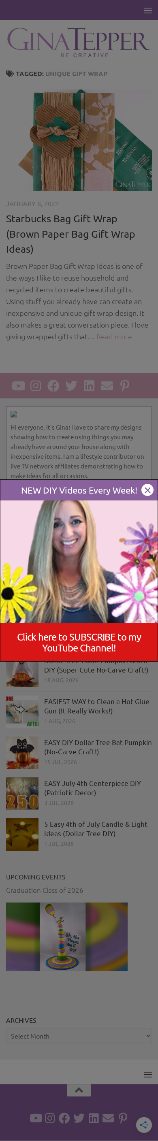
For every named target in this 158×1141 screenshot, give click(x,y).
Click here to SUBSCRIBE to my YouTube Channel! (79, 642)
